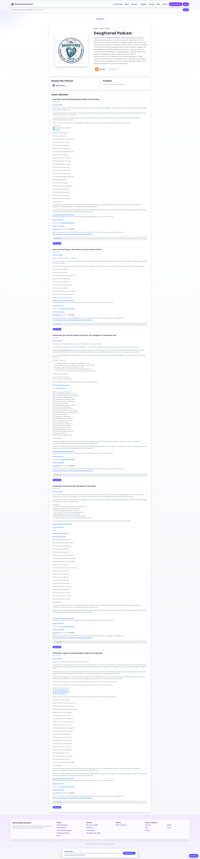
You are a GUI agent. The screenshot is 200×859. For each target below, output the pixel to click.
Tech (146, 827)
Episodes (143, 4)
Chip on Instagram (58, 527)
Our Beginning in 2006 (93, 833)
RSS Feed (102, 69)
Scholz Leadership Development (62, 524)
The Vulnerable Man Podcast (61, 385)
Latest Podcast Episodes (64, 830)
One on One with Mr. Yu (61, 690)
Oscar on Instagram (58, 226)
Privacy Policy (90, 830)
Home (127, 4)
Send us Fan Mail (57, 105)
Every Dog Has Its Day (59, 536)
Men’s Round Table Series (62, 692)
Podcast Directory (62, 825)
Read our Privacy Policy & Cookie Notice (74, 855)
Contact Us (89, 827)
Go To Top (194, 856)
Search (186, 10)
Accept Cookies (129, 853)
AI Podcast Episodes (63, 833)
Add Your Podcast (175, 4)
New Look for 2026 (92, 825)
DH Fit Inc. (108, 108)
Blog (158, 4)
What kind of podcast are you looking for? (22, 10)
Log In (186, 4)
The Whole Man (60, 388)
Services (151, 4)
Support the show (58, 220)
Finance (147, 830)
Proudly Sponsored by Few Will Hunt (63, 215)
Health (169, 825)
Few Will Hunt (57, 229)
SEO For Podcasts (121, 825)
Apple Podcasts (60, 85)
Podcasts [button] (134, 4)
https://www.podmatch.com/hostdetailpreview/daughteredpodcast (73, 234)
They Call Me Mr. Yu (60, 693)
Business (148, 825)
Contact (164, 4)
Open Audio (57, 243)
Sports (169, 827)
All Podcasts (112, 69)
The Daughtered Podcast (67, 223)
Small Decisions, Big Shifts (60, 533)
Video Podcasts (61, 827)
